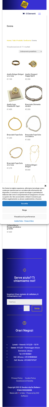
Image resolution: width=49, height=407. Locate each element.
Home (9, 40)
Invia (36, 308)
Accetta (24, 203)
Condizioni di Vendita (24, 381)
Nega (24, 210)
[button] (45, 186)
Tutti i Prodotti (17, 40)
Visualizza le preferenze (24, 217)
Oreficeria (27, 40)
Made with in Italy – (18, 393)
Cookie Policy (18, 221)
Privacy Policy (29, 221)
